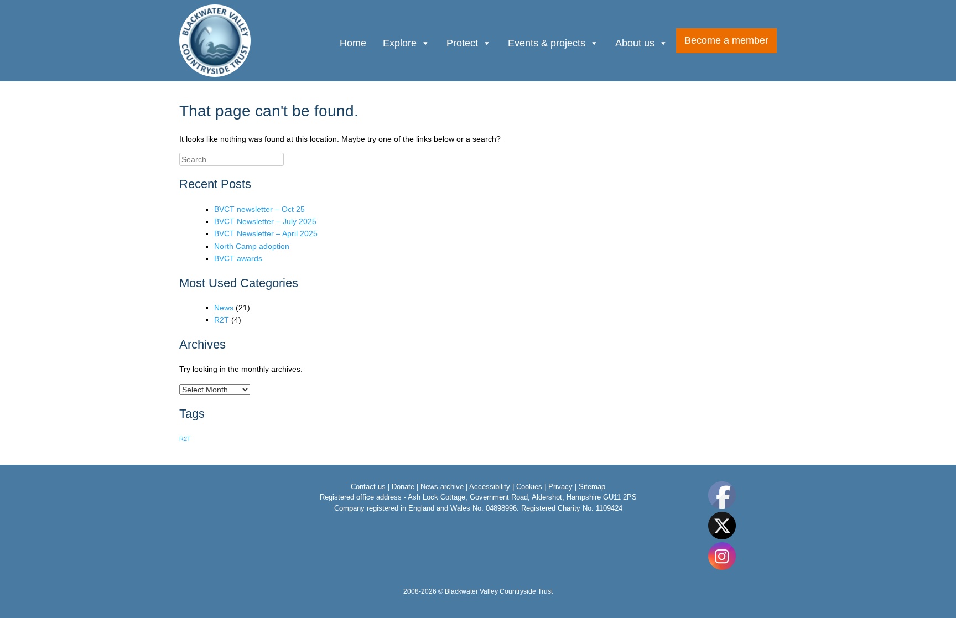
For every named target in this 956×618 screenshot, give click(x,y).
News (223, 307)
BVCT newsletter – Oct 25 (259, 209)
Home (353, 43)
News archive (442, 486)
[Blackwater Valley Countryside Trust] (215, 40)
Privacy (560, 486)
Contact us (368, 486)
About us (634, 43)
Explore (400, 43)
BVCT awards (238, 258)
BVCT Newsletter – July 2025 (265, 221)
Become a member (726, 40)
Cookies (529, 486)
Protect (462, 43)
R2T (221, 319)
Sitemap (592, 486)
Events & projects (546, 43)
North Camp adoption (251, 246)
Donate (403, 486)
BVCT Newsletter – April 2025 (266, 233)
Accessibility (489, 486)
